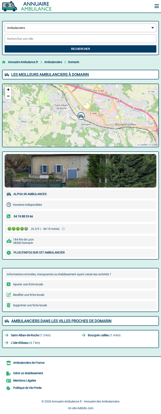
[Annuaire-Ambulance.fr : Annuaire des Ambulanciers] (28, 6)
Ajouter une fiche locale (28, 284)
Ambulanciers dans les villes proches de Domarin (61, 321)
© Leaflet (142, 144)
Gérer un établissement (28, 373)
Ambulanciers (53, 62)
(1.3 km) (31, 335)
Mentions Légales (24, 380)
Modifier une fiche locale (28, 294)
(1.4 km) (104, 335)
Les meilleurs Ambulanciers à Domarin (50, 74)
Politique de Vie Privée (27, 387)
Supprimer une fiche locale (30, 305)
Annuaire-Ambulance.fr (23, 62)
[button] (80, 115)
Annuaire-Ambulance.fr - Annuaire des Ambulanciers (85, 401)
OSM (155, 144)
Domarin (73, 62)
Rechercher (80, 48)
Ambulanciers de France (28, 362)
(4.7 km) (25, 342)
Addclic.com (85, 408)
